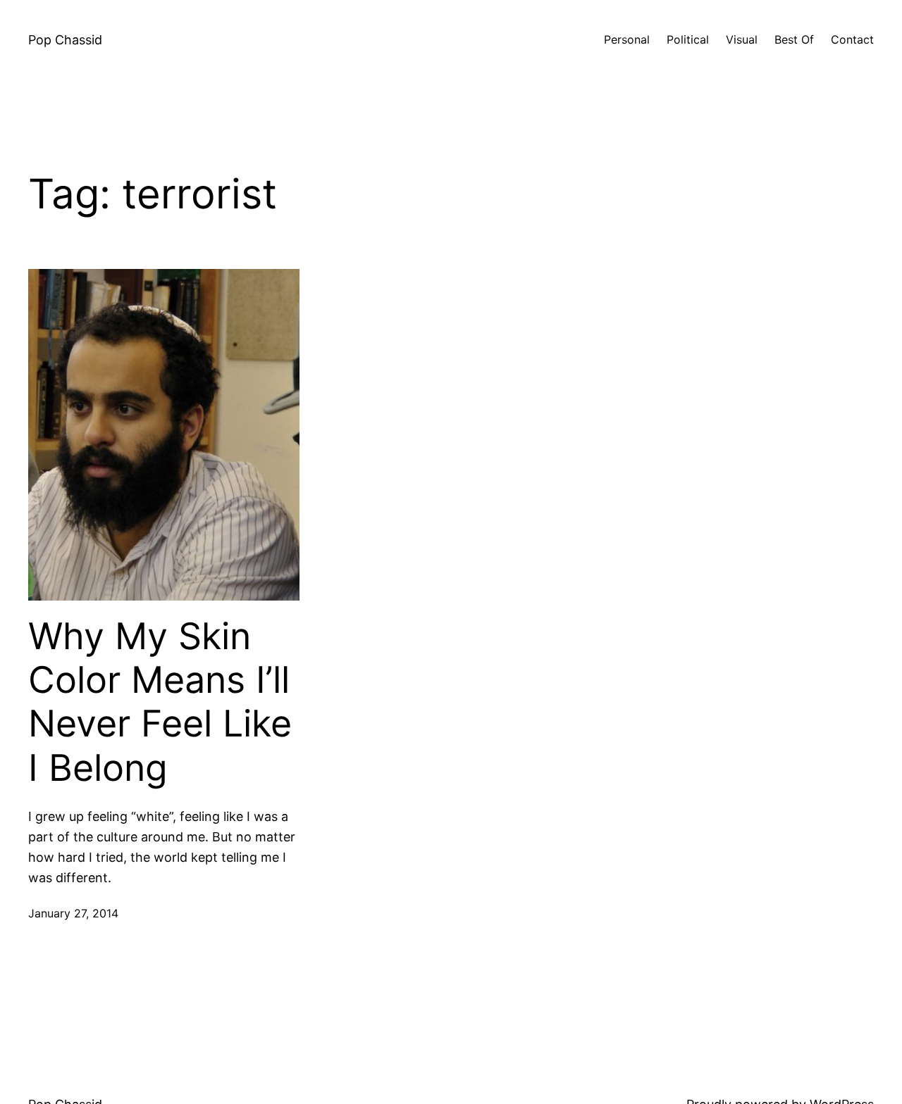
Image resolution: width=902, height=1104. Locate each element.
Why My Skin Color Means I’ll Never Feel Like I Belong (160, 702)
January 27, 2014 (73, 913)
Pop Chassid (65, 39)
